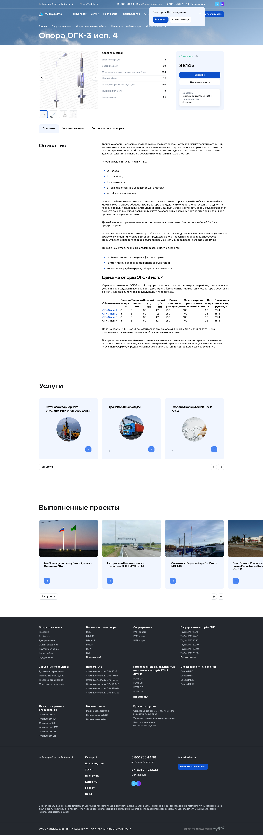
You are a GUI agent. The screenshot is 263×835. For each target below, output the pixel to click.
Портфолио (110, 14)
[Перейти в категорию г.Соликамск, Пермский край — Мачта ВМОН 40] (173, 581)
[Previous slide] (42, 78)
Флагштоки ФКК (47, 719)
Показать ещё (93, 657)
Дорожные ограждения (51, 672)
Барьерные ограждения (54, 667)
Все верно (160, 20)
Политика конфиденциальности (110, 829)
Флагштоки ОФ (47, 715)
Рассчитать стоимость (209, 14)
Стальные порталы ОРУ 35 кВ (101, 672)
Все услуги (47, 467)
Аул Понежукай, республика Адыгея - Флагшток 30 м (68, 564)
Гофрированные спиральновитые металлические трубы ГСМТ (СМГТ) (154, 671)
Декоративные (47, 641)
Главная (43, 26)
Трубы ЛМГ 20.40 (190, 645)
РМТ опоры (139, 641)
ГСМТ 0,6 (138, 683)
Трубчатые (44, 636)
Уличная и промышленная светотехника (154, 718)
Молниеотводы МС (96, 720)
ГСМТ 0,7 (138, 687)
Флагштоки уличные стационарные (51, 708)
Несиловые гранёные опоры (126, 26)
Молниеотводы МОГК (98, 711)
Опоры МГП (187, 676)
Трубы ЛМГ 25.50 (190, 653)
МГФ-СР (90, 641)
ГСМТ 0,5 (138, 679)
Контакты (91, 782)
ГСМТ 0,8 (138, 692)
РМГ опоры (139, 636)
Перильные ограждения (52, 676)
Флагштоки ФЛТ (47, 736)
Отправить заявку (200, 82)
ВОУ (88, 649)
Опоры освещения (61, 26)
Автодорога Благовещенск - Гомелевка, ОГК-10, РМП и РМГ (126, 564)
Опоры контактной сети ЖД (198, 667)
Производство (131, 14)
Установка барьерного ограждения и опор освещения (68, 408)
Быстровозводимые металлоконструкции (144, 724)
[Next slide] (95, 78)
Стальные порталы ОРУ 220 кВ (102, 684)
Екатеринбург (197, 4)
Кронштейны (46, 653)
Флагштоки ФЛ (47, 723)
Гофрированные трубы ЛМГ (198, 627)
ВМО (88, 632)
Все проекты (48, 596)
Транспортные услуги (124, 407)
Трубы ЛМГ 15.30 (189, 632)
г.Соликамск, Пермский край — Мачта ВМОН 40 (193, 564)
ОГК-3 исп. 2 (109, 314)
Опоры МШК (187, 680)
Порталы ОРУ (94, 667)
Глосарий (91, 757)
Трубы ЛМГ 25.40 (190, 649)
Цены (88, 794)
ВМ (88, 653)
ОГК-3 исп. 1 (109, 310)
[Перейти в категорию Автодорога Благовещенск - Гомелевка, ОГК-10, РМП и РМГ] (110, 581)
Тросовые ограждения (51, 680)
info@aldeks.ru (90, 4)
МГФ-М (90, 636)
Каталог (81, 14)
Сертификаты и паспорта (107, 128)
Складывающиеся (48, 645)
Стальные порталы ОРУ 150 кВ (102, 680)
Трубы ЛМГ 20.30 (189, 641)
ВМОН (89, 645)
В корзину (200, 75)
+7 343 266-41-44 (178, 4)
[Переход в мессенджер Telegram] (217, 4)
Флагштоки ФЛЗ (47, 732)
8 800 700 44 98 (127, 4)
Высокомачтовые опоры (101, 627)
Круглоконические (49, 649)
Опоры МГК (187, 672)
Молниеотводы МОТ (97, 715)
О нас (147, 14)
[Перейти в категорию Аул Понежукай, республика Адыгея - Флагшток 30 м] (47, 581)
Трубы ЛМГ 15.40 (189, 636)
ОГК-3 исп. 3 (109, 317)
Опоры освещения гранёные (91, 26)
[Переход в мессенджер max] (222, 4)
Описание (49, 128)
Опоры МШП (187, 684)
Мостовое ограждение (51, 684)
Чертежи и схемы (73, 128)
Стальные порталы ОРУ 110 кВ (102, 676)
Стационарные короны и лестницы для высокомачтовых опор (153, 712)
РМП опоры (139, 632)
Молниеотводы (95, 706)
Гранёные (44, 632)
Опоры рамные (142, 627)
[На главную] (50, 14)
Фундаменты (46, 658)
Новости (90, 788)
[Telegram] (134, 783)
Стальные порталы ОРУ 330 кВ (102, 689)
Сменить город (180, 20)
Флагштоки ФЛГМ (48, 727)
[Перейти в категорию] (88, 449)
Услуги (95, 14)
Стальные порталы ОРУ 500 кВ (102, 693)
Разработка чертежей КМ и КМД (192, 408)
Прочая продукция (144, 706)
